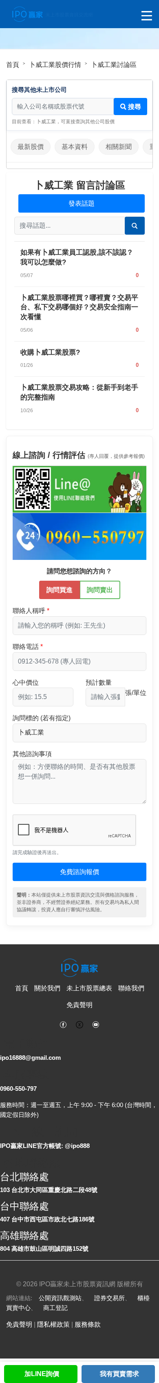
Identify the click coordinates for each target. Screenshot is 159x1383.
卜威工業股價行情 (55, 64)
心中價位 (26, 682)
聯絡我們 (131, 988)
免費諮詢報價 (79, 871)
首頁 (12, 64)
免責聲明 (79, 1004)
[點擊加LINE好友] (79, 489)
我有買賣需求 (119, 1373)
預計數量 (99, 682)
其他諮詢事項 (32, 753)
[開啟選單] (146, 16)
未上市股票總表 (89, 988)
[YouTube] (96, 1024)
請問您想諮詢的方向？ (79, 571)
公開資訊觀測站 (60, 1297)
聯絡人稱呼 (29, 610)
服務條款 (88, 1324)
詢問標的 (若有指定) (42, 718)
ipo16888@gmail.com (30, 1057)
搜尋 (133, 106)
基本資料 (75, 146)
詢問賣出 (100, 589)
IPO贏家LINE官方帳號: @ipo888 (45, 1145)
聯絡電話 (26, 646)
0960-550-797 (18, 1088)
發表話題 (81, 203)
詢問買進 (59, 589)
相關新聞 (119, 146)
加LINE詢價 (41, 1373)
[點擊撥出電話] (79, 536)
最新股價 (31, 146)
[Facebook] (63, 1024)
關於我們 (47, 988)
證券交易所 (109, 1297)
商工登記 (55, 1307)
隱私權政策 (53, 1324)
